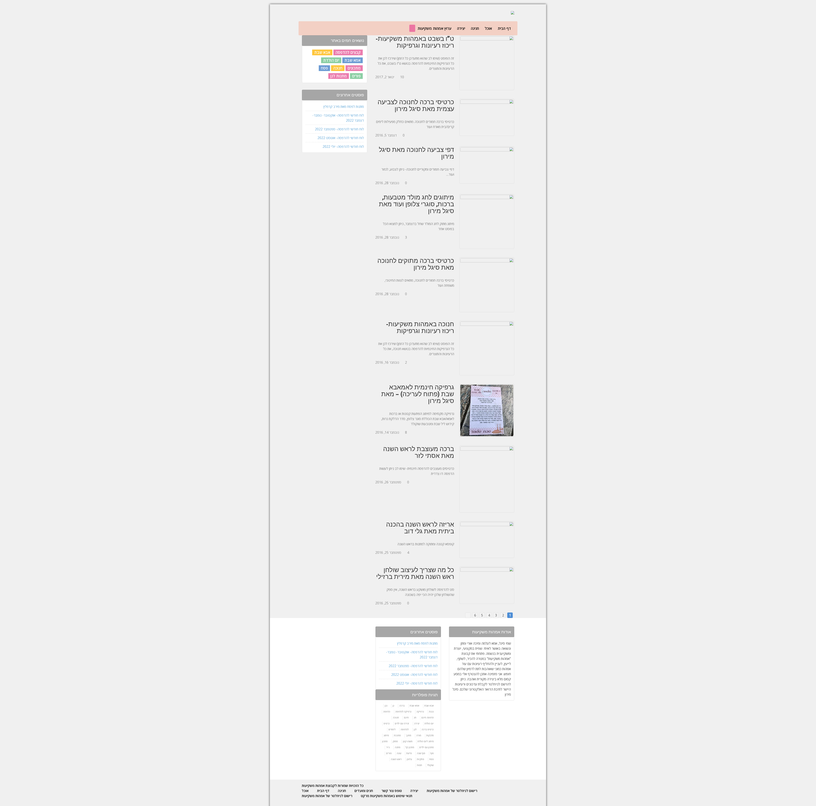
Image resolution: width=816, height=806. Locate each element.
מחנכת (397, 735)
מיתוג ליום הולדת (426, 741)
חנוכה (337, 68)
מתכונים (354, 68)
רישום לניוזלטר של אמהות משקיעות (452, 790)
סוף (432, 753)
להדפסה (405, 729)
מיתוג (386, 735)
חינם (406, 717)
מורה (418, 735)
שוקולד (430, 765)
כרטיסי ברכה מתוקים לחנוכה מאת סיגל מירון (415, 264)
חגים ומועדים (363, 790)
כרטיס (387, 723)
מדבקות (430, 735)
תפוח (419, 765)
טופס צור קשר (391, 790)
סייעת (409, 753)
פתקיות (420, 759)
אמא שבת (352, 60)
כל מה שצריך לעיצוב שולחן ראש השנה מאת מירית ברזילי (415, 573)
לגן (415, 729)
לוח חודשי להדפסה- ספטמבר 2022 (339, 129)
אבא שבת (322, 52)
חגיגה (475, 28)
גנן (386, 705)
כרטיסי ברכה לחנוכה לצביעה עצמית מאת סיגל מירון (416, 105)
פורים (356, 75)
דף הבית (504, 28)
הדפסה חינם (427, 717)
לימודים (391, 729)
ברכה (402, 705)
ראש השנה (396, 759)
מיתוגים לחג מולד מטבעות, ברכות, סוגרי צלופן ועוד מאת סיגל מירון (416, 204)
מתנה (397, 747)
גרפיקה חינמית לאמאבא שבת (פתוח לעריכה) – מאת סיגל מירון (417, 393)
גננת (431, 711)
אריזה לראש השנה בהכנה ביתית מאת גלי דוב (420, 528)
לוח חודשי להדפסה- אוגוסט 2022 (340, 137)
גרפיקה (420, 711)
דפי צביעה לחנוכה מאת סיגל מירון (416, 153)
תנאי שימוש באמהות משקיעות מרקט (386, 795)
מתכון (385, 741)
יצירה (461, 28)
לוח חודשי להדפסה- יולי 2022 (343, 146)
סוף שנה (421, 753)
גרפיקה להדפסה (403, 711)
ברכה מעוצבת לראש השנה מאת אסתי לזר (418, 452)
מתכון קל (409, 747)
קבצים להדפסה (348, 52)
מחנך (408, 735)
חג (415, 717)
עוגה (399, 753)
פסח (324, 68)
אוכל (488, 28)
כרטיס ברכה (428, 729)
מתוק (395, 741)
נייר (388, 747)
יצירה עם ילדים (402, 723)
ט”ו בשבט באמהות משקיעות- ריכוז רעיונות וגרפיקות (415, 42)
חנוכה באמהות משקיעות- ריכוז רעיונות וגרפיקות (420, 327)
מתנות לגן (338, 75)
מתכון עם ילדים (426, 747)
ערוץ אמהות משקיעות (434, 28)
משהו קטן (407, 741)
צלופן (409, 759)
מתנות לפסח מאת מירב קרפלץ (343, 106)
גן (393, 705)
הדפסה (386, 711)
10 (402, 77)
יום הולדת (331, 60)
